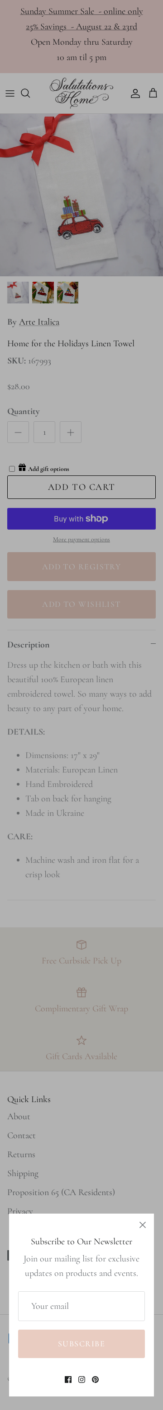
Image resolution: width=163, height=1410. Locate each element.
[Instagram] (81, 1379)
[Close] (143, 1225)
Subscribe (81, 1344)
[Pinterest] (95, 1379)
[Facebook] (68, 1379)
